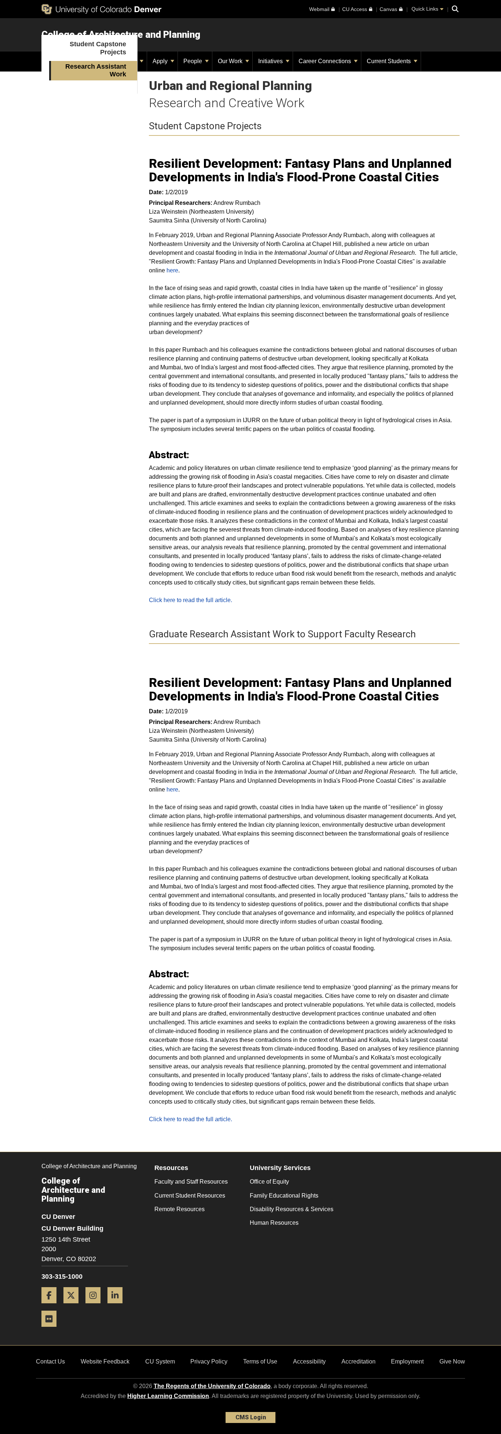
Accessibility (309, 1361)
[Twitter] (73, 1306)
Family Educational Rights (284, 1195)
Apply (161, 61)
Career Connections (325, 61)
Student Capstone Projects (98, 48)
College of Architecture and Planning (120, 34)
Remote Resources (179, 1209)
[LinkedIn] (117, 1306)
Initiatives (271, 61)
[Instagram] (95, 1306)
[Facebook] (51, 1306)
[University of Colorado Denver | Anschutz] (101, 9)
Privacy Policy (208, 1361)
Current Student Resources (189, 1195)
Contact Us (50, 1361)
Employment (407, 1361)
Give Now (452, 1361)
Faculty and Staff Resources (191, 1181)
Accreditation (358, 1361)
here (172, 270)
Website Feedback (105, 1361)
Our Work (231, 61)
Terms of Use (260, 1361)
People (193, 61)
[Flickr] (51, 1329)
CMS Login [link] (250, 1417)
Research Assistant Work (95, 70)
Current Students (389, 61)
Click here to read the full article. (190, 600)
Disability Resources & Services (291, 1209)
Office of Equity (269, 1181)
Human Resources (274, 1223)
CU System (160, 1361)
